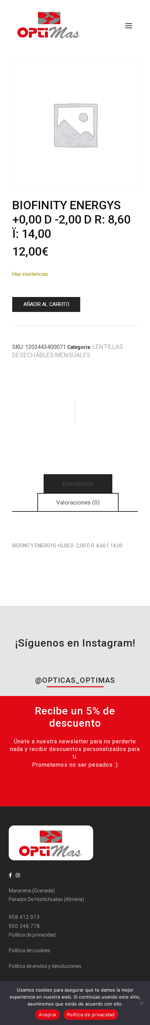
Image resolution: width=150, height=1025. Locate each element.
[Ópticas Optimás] (49, 24)
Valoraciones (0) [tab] (78, 502)
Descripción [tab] (77, 483)
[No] (141, 1003)
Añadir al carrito (46, 304)
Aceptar (48, 1014)
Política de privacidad (91, 1014)
